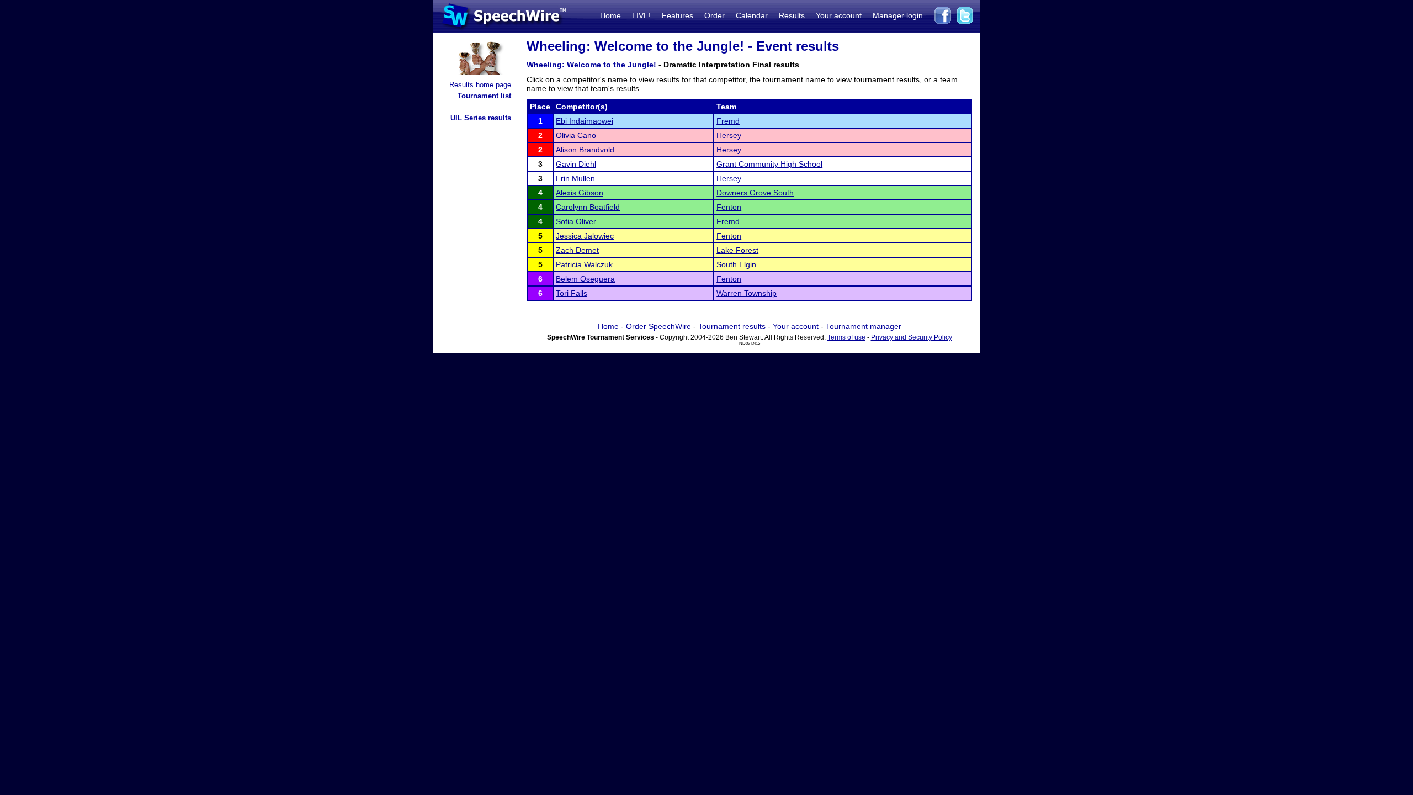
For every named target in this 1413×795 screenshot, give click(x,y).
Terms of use (846, 337)
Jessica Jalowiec (585, 235)
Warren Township (746, 293)
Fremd (728, 120)
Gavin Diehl (576, 164)
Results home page (480, 85)
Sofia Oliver (576, 221)
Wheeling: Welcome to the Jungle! (591, 64)
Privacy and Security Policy (911, 337)
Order (714, 15)
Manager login (898, 15)
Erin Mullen (575, 178)
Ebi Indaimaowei (584, 120)
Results (792, 15)
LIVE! (641, 15)
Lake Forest (737, 250)
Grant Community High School (769, 164)
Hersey (728, 135)
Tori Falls (571, 293)
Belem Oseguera (585, 278)
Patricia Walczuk (584, 264)
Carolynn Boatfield (588, 207)
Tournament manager (863, 326)
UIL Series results (480, 118)
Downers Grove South (755, 192)
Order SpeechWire (658, 326)
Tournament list (484, 96)
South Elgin (736, 264)
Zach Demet (577, 250)
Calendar (752, 15)
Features (677, 15)
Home (610, 15)
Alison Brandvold (585, 149)
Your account (839, 15)
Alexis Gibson (579, 192)
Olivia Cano (576, 135)
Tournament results (732, 326)
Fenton (728, 207)
